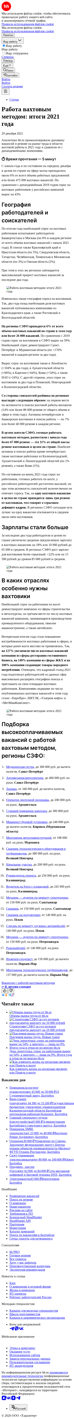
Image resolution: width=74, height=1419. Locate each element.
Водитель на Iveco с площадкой (27, 886)
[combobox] (18, 1407)
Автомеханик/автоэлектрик (24, 778)
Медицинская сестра (20, 766)
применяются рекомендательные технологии (35, 1374)
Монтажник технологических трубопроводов (37, 970)
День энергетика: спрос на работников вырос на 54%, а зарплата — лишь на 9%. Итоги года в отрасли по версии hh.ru (40, 1055)
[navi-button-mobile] (5, 91)
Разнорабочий (15, 948)
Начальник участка (19, 864)
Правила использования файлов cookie (28, 31)
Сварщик (12, 908)
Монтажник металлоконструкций (29, 837)
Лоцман (11, 789)
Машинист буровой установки (26, 822)
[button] (6, 79)
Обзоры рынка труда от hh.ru (28, 1015)
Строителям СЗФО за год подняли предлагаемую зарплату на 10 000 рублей (37, 1028)
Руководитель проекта (21, 875)
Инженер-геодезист (19, 959)
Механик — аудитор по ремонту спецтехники (37, 897)
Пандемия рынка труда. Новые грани (34, 1037)
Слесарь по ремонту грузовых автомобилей (35, 926)
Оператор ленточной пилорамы (27, 800)
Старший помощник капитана (26, 811)
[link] (8, 70)
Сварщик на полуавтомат (23, 915)
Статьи (14, 99)
